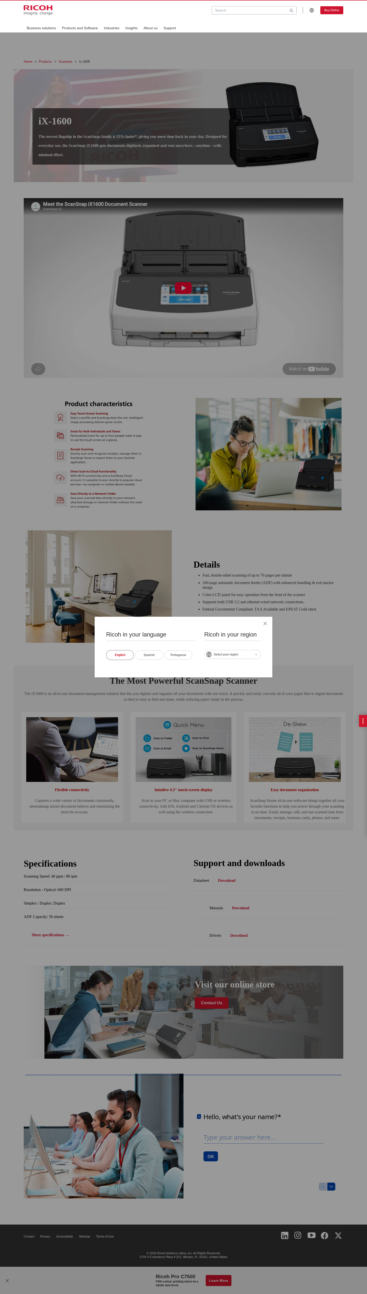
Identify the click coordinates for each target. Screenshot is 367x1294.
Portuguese (178, 654)
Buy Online (331, 10)
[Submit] (291, 10)
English (120, 654)
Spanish (149, 654)
